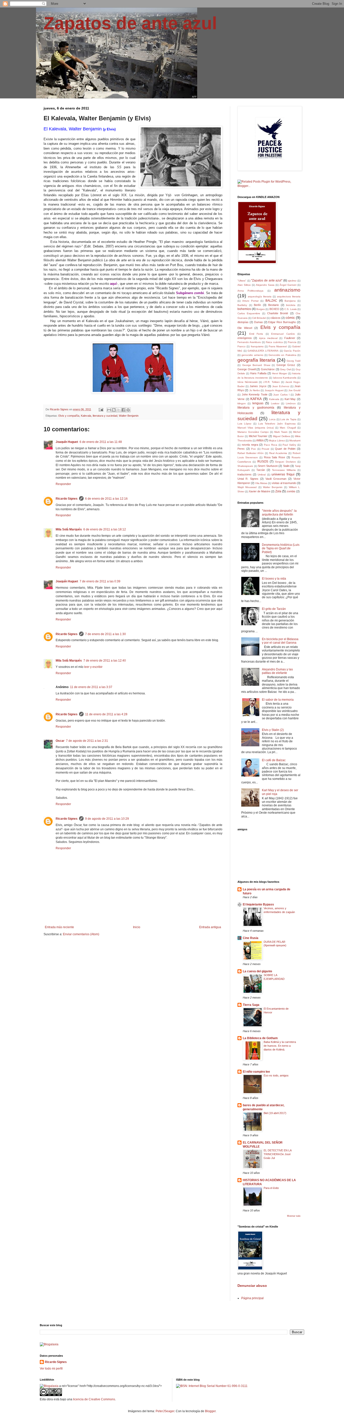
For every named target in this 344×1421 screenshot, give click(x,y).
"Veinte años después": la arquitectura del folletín (279, 512)
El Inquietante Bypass (258, 904)
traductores (244, 474)
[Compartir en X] (118, 409)
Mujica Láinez (277, 440)
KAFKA (256, 399)
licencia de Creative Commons (94, 1399)
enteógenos (244, 337)
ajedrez (292, 280)
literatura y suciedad (105, 415)
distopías (243, 322)
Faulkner (289, 337)
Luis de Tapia (288, 419)
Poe (253, 448)
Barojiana (290, 300)
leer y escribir (93, 667)
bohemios (244, 309)
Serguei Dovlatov (285, 461)
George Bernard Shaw (256, 365)
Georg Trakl (293, 360)
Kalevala (86, 415)
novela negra (250, 444)
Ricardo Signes (67, 498)
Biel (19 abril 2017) (275, 1113)
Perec (241, 448)
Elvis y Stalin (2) (273, 730)
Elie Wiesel (244, 327)
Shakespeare (245, 466)
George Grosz (286, 364)
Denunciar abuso (252, 1286)
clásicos (275, 317)
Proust (265, 448)
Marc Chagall (288, 427)
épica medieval (268, 338)
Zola (278, 491)
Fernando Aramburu (249, 342)
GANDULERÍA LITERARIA (263, 350)
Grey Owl (285, 369)
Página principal (252, 1298)
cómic (290, 318)
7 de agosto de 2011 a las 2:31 (87, 741)
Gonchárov (268, 369)
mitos (260, 440)
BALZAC (271, 300)
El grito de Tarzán (274, 609)
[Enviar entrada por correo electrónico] (100, 409)
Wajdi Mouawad (247, 487)
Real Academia (278, 453)
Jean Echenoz (280, 386)
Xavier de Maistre (259, 491)
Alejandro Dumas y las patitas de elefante (277, 671)
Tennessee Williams (284, 470)
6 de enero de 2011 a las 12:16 (106, 498)
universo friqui (282, 474)
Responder (63, 484)
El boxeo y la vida (274, 578)
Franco (241, 346)
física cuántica (274, 342)
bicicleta (290, 305)
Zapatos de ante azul (130, 23)
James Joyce (258, 386)
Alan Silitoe (244, 284)
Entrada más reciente (59, 927)
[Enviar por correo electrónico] (109, 409)
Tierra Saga (251, 1005)
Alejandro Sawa (265, 284)
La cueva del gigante (257, 971)
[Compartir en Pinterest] (128, 409)
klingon (241, 403)
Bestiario (273, 304)
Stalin (286, 465)
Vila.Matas (261, 483)
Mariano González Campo (253, 432)
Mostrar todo (293, 1216)
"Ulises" (241, 280)
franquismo (257, 346)
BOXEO (274, 308)
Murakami (294, 440)
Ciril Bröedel (259, 318)
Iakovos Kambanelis (285, 377)
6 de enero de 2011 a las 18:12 (104, 529)
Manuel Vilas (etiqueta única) (255, 427)
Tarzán (260, 469)
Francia (292, 342)
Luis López (244, 423)
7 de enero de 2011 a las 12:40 (104, 660)
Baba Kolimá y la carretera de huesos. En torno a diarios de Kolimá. (280, 1045)
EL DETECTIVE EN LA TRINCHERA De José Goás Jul (277, 1154)
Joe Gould (294, 390)
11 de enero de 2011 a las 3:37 (91, 687)
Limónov (291, 403)
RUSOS (262, 461)
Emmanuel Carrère (283, 333)
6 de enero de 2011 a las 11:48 (101, 442)
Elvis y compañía (68, 415)
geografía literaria (256, 360)
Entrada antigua (210, 927)
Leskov (275, 403)
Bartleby (242, 305)
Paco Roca (270, 444)
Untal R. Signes (247, 478)
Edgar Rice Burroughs (282, 322)
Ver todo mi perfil (51, 1368)
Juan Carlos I (281, 394)
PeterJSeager (165, 1411)
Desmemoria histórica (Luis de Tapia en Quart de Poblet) (280, 548)
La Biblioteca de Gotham (260, 1038)
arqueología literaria (259, 296)
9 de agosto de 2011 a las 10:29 (107, 818)
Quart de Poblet (285, 448)
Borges (260, 309)
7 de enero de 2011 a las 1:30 (105, 634)
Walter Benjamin (129, 415)
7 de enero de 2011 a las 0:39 (100, 581)
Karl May (290, 399)
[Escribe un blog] (113, 409)
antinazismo (287, 290)
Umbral (262, 474)
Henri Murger (279, 373)
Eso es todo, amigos (276, 1075)
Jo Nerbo (254, 390)
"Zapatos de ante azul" (266, 280)
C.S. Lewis (290, 309)
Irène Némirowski (247, 382)
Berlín (257, 304)
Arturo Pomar (250, 300)
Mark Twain (281, 432)
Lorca (272, 419)
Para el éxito (271, 1187)
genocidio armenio (252, 355)
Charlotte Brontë (277, 313)
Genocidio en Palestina (282, 355)
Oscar (60, 741)
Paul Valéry (289, 444)
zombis (291, 491)
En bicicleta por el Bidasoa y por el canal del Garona (280, 640)
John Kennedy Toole (254, 394)
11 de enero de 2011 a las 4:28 (106, 714)
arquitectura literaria (288, 296)
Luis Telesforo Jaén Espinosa (277, 423)
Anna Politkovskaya (250, 290)
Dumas (258, 322)
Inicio (136, 927)
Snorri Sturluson (268, 465)
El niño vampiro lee (256, 1071)
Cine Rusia (250, 938)
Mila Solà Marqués (69, 529)
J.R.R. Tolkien (271, 382)
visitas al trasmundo (284, 483)
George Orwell (246, 369)
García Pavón (292, 350)
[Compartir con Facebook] (123, 409)
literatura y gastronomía (255, 407)
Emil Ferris (256, 333)
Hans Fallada (258, 373)
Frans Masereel (278, 346)
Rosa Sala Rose (274, 457)
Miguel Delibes (281, 436)
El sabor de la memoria (278, 699)
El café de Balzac (274, 760)
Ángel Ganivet (288, 284)
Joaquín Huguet (67, 442)
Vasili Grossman (275, 478)
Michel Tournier (258, 436)
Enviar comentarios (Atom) (81, 934)
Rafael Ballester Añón (250, 453)
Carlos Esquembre (248, 313)
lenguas (257, 403)
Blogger (210, 1411)
